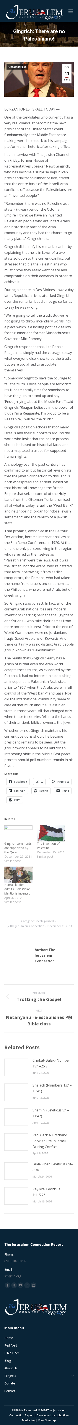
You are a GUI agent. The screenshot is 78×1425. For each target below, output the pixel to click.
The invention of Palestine (48, 845)
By (25, 926)
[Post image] (16, 1067)
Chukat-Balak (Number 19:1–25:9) (51, 1063)
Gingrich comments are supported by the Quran (18, 847)
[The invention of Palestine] (51, 833)
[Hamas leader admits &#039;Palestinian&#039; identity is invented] (18, 875)
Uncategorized (17, 66)
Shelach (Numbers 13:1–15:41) (52, 1088)
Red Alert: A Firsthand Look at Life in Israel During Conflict (49, 1141)
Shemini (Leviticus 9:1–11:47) (50, 1113)
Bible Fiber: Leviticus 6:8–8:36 (52, 1167)
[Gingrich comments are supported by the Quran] (18, 833)
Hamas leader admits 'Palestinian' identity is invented (17, 889)
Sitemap (50, 1420)
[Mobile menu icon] (71, 11)
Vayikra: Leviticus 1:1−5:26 (46, 1192)
